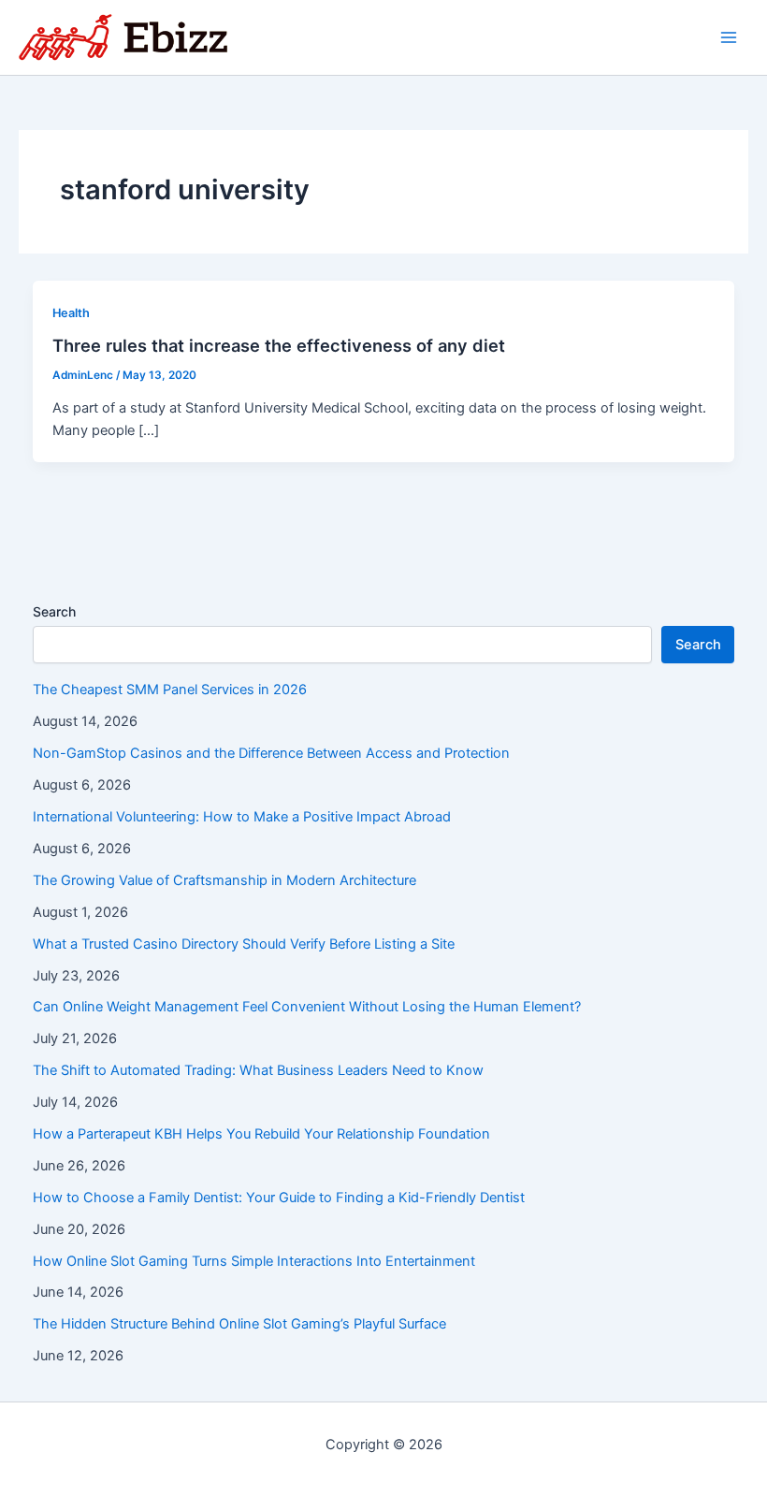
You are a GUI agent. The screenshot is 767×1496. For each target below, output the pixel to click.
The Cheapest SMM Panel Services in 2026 (170, 689)
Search (54, 611)
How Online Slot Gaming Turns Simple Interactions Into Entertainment (254, 1261)
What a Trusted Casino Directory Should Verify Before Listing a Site (244, 944)
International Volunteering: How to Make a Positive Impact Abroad (242, 816)
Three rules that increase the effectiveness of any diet (278, 345)
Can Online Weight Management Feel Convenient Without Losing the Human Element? (307, 1006)
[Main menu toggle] (728, 37)
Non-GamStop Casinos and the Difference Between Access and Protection (271, 753)
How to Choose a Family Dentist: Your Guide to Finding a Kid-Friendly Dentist (279, 1197)
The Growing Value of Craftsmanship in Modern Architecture (224, 880)
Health (71, 313)
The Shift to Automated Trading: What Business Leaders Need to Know (258, 1070)
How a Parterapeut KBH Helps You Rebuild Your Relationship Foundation (261, 1134)
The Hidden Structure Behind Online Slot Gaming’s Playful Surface (239, 1323)
